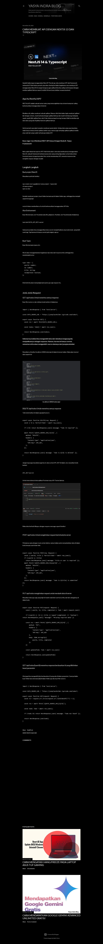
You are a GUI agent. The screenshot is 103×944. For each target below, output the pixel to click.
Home (31, 16)
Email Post (30, 730)
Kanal (40, 16)
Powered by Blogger (53, 934)
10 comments (31, 868)
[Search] (79, 6)
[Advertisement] (51, 807)
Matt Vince (56, 938)
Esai (35, 16)
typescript (34, 733)
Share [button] (24, 730)
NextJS (28, 733)
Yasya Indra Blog (45, 6)
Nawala (47, 16)
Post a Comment (32, 922)
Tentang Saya (56, 16)
